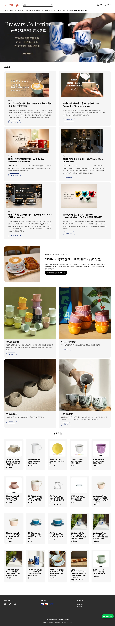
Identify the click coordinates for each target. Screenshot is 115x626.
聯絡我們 (79, 607)
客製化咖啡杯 (38, 10)
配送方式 (64, 622)
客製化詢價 (109, 616)
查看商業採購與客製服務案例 (56, 273)
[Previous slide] (104, 61)
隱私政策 (51, 622)
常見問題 (69, 622)
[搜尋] (51, 4)
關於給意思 (13, 10)
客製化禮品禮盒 (49, 10)
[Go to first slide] (109, 61)
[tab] (55, 60)
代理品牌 (28, 10)
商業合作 (45, 622)
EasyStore (66, 619)
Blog (58, 10)
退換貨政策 (57, 622)
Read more (14, 122)
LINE (64, 10)
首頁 (6, 10)
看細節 (11, 354)
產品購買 (20, 10)
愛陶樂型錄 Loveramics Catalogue (77, 10)
